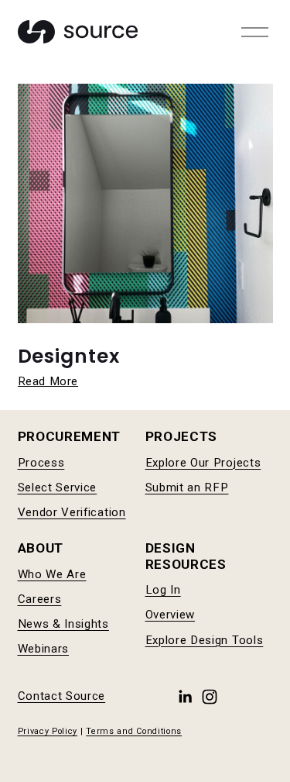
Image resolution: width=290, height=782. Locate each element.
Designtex (69, 356)
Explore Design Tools (204, 640)
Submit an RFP (187, 487)
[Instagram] (209, 696)
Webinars (44, 649)
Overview (170, 615)
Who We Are (52, 574)
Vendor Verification (72, 512)
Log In (163, 590)
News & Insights (63, 624)
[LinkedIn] (185, 696)
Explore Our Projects (203, 463)
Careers (40, 599)
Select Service (57, 487)
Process (41, 463)
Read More (48, 381)
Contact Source (62, 696)
